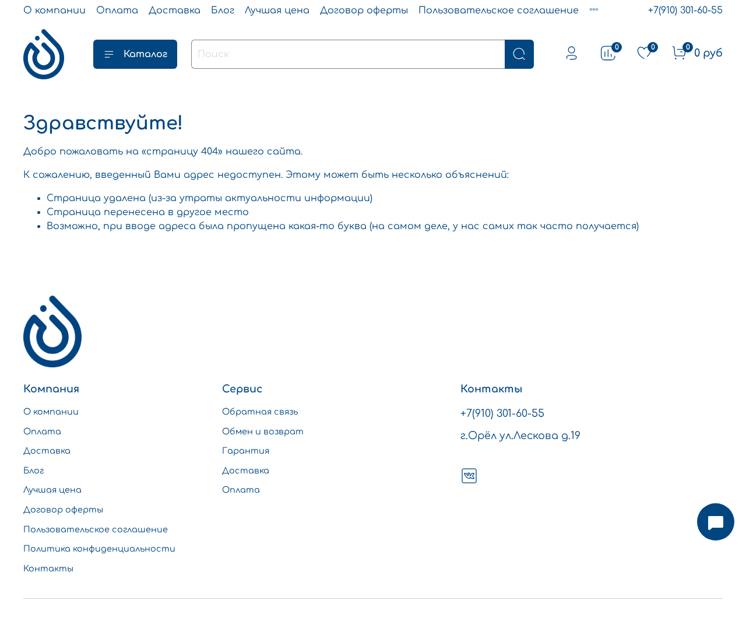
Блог (222, 10)
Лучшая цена (277, 10)
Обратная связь (260, 411)
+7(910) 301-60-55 (685, 10)
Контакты (48, 568)
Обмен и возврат (263, 431)
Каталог (145, 54)
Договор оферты (364, 10)
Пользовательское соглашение (498, 10)
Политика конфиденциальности (99, 548)
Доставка (174, 10)
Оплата (117, 10)
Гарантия (245, 450)
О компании (54, 10)
